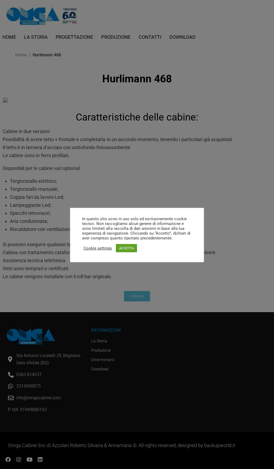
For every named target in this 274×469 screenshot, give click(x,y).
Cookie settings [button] (97, 248)
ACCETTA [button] (126, 248)
